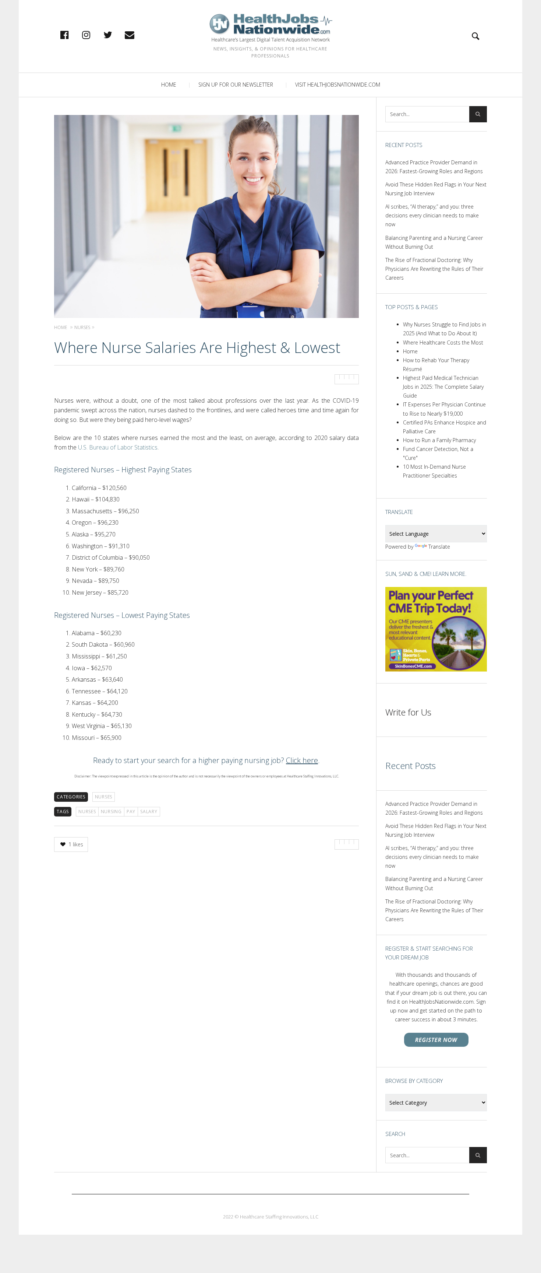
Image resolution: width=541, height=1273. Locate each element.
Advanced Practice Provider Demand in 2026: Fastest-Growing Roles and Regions (434, 167)
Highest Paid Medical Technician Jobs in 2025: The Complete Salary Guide (443, 386)
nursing (111, 811)
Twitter (115, 34)
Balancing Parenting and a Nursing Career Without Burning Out (434, 242)
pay (131, 811)
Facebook (72, 34)
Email (137, 34)
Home (168, 84)
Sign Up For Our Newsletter (235, 84)
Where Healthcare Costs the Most (443, 342)
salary (149, 811)
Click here (302, 760)
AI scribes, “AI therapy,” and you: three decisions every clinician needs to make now (432, 215)
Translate (439, 546)
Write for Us (408, 712)
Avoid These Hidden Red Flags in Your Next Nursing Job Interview (436, 189)
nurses (87, 811)
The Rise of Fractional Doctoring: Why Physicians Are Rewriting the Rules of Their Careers (434, 268)
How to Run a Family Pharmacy (439, 440)
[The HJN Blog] (270, 28)
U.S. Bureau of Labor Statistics (118, 447)
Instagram (94, 34)
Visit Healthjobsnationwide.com (337, 84)
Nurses (104, 797)
